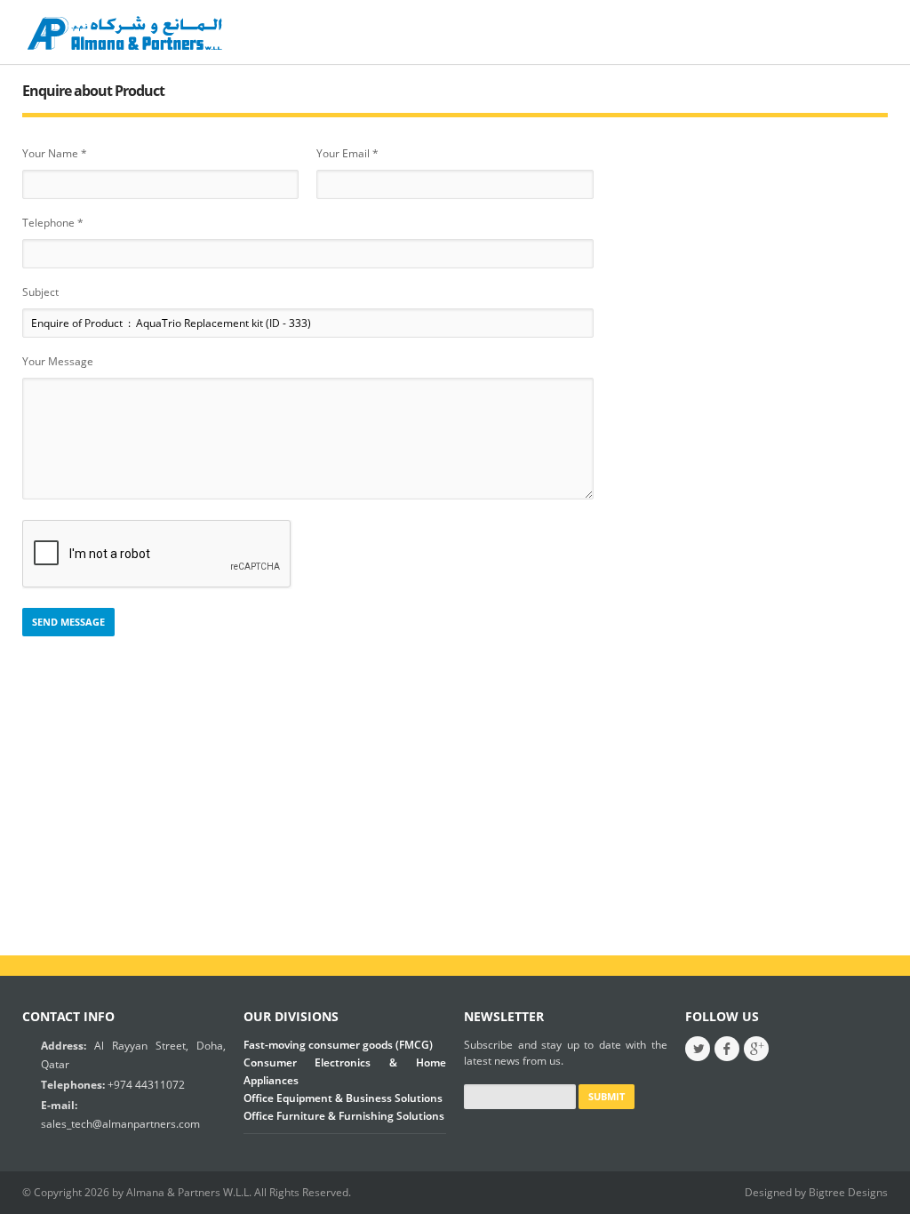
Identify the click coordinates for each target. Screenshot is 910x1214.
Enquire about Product (93, 90)
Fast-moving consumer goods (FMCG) (338, 1044)
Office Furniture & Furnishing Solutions (343, 1115)
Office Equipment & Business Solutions (343, 1098)
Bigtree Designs (848, 1192)
